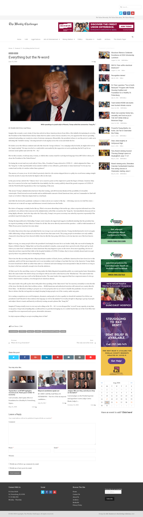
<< (102, 383)
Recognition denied (118, 75)
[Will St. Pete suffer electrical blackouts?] (104, 65)
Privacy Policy (77, 505)
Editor (123, 70)
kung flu (30, 331)
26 (116, 402)
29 (131, 402)
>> (131, 383)
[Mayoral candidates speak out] (52, 372)
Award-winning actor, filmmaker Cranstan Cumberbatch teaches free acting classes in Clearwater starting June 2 (122, 167)
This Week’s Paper (120, 39)
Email (56, 448)
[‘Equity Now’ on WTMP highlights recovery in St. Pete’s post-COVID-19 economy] (23, 372)
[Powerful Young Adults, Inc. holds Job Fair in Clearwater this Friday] (104, 128)
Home (19, 39)
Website (11, 456)
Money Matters (68, 39)
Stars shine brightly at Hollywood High (119, 142)
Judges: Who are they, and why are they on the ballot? (81, 392)
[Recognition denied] (104, 75)
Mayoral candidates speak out (48, 391)
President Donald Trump (50, 331)
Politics (80, 39)
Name (11, 448)
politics (37, 331)
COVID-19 (22, 331)
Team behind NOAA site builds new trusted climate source (122, 104)
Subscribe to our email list (113, 489)
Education (89, 39)
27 (107, 389)
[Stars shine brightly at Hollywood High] (104, 141)
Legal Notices (35, 39)
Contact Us (76, 494)
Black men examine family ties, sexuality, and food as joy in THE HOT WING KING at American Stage (122, 117)
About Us (76, 497)
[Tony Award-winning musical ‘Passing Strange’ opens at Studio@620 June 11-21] (104, 151)
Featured (11, 53)
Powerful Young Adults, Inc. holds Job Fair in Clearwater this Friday (121, 130)
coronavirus (13, 331)
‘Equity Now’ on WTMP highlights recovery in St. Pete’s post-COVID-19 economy (21, 393)
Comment (12, 422)
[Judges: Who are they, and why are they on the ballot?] (82, 372)
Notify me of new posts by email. (21, 468)
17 (107, 399)
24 (107, 402)
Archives (107, 39)
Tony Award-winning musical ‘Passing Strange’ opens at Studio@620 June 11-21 (121, 153)
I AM (26, 39)
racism (63, 331)
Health (99, 39)
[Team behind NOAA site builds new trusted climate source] (104, 103)
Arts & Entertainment (51, 39)
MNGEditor (125, 60)
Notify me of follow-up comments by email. (24, 464)
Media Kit (76, 503)
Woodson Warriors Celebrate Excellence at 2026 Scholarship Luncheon (122, 55)
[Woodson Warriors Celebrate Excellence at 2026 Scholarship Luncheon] (104, 53)
